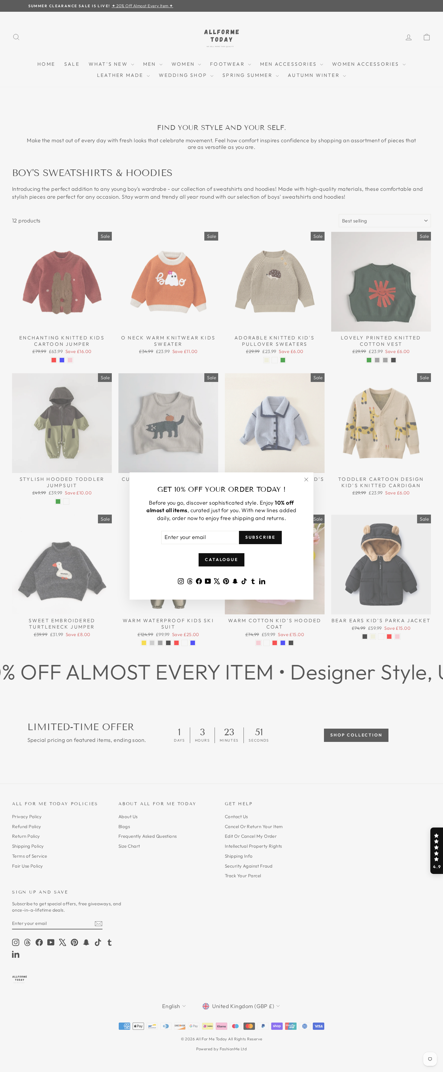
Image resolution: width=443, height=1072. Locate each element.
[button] (436, 851)
